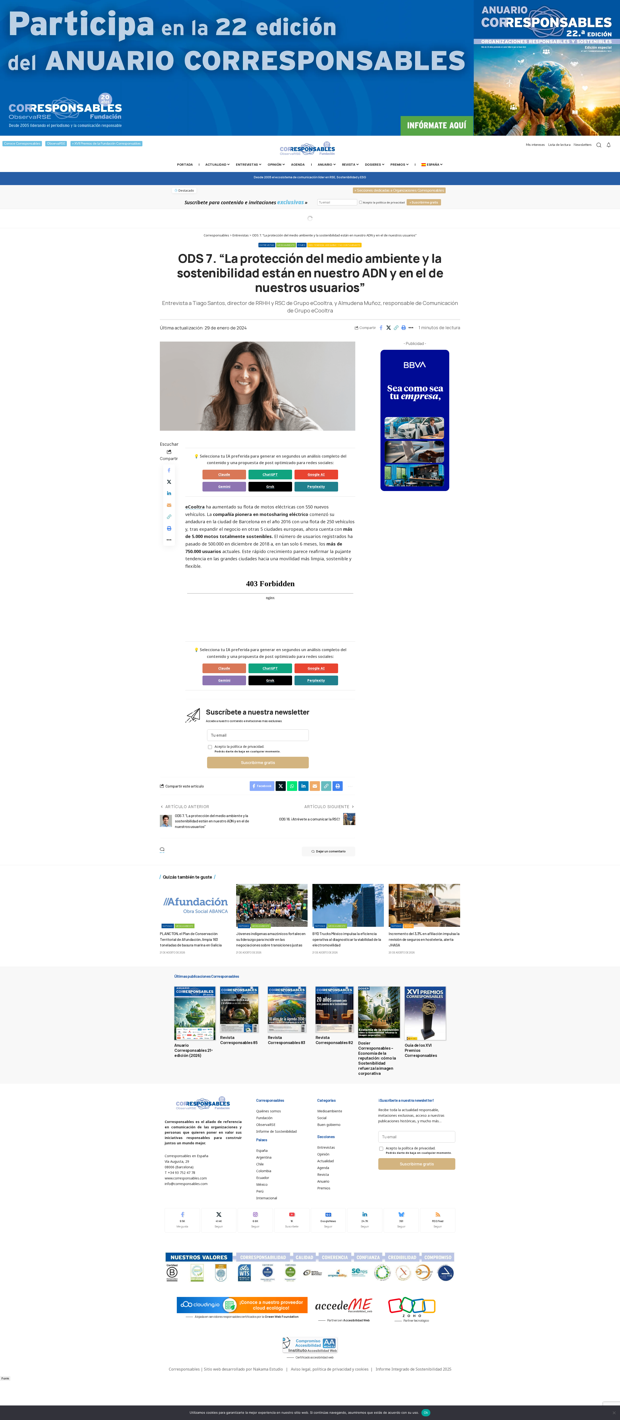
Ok (426, 1412)
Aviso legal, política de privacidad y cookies (330, 1369)
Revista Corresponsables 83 (286, 1040)
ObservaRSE (56, 143)
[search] (599, 145)
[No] (614, 1412)
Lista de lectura (559, 144)
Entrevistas (267, 245)
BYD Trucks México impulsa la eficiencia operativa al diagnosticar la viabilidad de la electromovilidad (346, 939)
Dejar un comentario (331, 851)
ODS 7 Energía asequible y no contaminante (334, 245)
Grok (270, 486)
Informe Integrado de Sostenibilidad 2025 (413, 1369)
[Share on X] (388, 328)
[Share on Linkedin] (169, 493)
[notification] (608, 145)
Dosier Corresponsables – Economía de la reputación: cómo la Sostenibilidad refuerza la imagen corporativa (377, 1058)
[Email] (169, 505)
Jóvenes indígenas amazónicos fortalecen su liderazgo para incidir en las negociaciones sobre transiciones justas (271, 939)
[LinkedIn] (364, 1220)
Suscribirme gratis (258, 762)
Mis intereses (535, 144)
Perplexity (316, 486)
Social (408, 926)
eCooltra (195, 507)
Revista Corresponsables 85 (238, 1040)
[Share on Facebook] (381, 328)
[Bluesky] (401, 1220)
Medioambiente (286, 245)
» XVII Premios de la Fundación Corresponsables (106, 143)
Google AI (316, 474)
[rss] (437, 1220)
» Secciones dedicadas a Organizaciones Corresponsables (399, 190)
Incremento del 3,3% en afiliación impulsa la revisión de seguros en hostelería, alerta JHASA (424, 939)
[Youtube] (292, 1220)
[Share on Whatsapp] (292, 786)
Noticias (168, 926)
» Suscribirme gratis (424, 202)
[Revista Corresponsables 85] (239, 1009)
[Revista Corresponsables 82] (335, 1009)
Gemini (224, 486)
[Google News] (328, 1220)
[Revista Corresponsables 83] (287, 1009)
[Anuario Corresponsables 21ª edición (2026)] (194, 1013)
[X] (219, 1220)
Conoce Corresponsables (22, 143)
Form (5, 1378)
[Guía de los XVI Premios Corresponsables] (425, 1013)
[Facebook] (182, 1220)
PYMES (301, 245)
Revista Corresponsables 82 (334, 1040)
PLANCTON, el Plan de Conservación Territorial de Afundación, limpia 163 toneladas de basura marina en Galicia (191, 939)
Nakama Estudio (268, 1369)
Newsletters (583, 144)
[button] (396, 328)
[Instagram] (255, 1220)
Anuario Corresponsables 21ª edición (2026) (193, 1050)
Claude (224, 474)
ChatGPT (270, 474)
